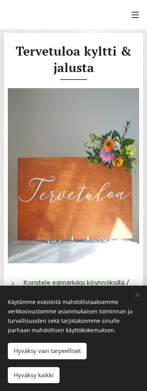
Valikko (135, 14)
